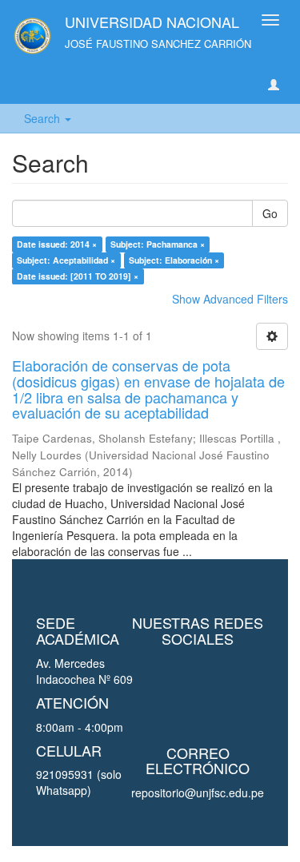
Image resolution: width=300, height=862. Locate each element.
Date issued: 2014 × (57, 244)
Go (270, 213)
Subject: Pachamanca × (157, 244)
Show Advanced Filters (230, 299)
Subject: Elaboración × (174, 260)
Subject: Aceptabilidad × (66, 260)
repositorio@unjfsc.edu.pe (197, 792)
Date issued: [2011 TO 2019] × (77, 276)
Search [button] (43, 118)
